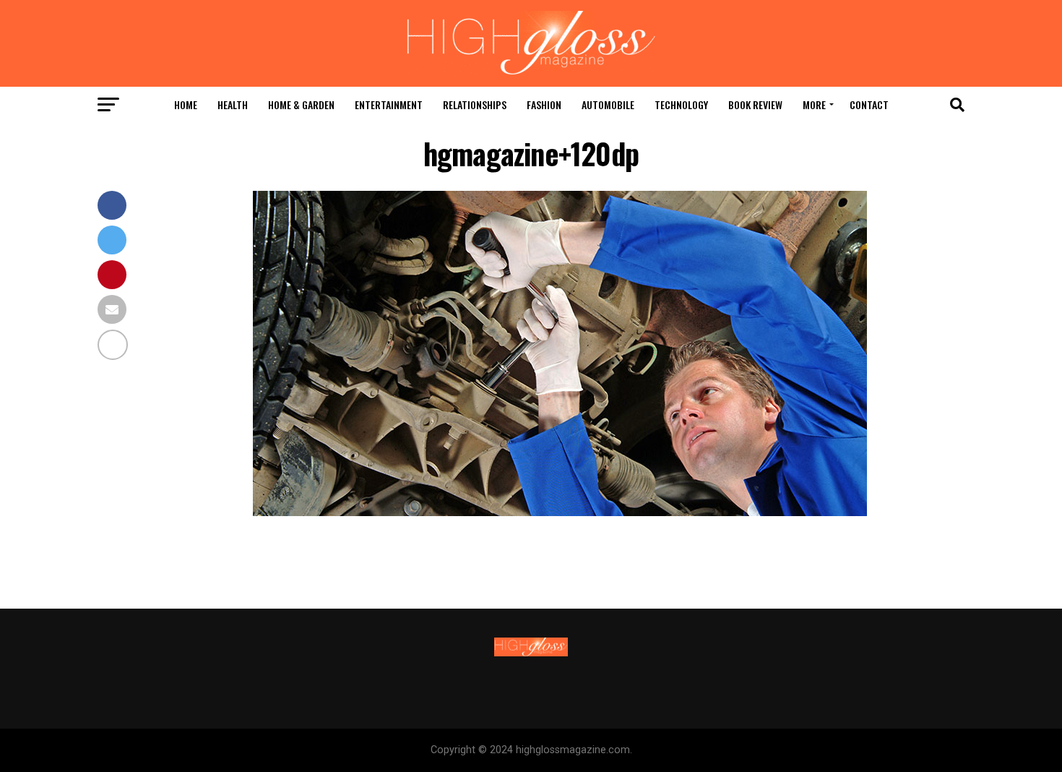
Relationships (474, 104)
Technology (681, 104)
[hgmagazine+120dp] (560, 512)
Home (185, 104)
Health (232, 104)
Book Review (755, 104)
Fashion (544, 104)
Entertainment (389, 104)
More (814, 104)
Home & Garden (301, 104)
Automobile (608, 104)
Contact (869, 104)
